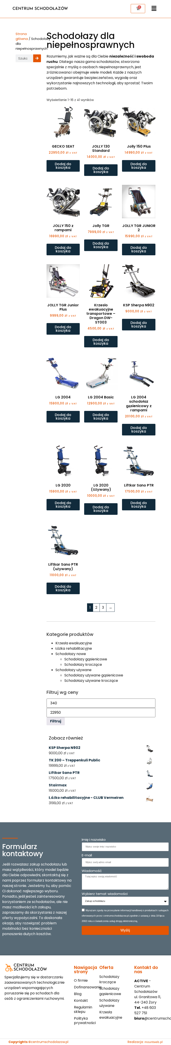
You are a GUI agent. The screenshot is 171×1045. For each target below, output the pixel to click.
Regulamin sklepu (83, 1009)
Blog (77, 994)
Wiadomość (92, 871)
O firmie (81, 980)
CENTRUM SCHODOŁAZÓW (40, 9)
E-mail (87, 855)
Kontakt (81, 1000)
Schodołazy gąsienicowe (85, 659)
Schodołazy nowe (70, 653)
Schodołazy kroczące (83, 664)
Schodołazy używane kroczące (91, 680)
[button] (154, 9)
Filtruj (55, 721)
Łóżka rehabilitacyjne (73, 648)
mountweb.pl (154, 1042)
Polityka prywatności (85, 1020)
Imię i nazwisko (94, 840)
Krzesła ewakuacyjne (73, 643)
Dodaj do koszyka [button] (63, 165)
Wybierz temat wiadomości (105, 894)
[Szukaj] (37, 58)
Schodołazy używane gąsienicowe (93, 675)
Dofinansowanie (85, 987)
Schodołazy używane (73, 669)
